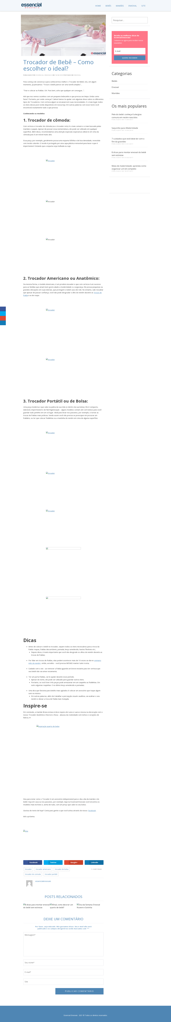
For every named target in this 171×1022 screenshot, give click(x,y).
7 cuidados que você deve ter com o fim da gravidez (128, 140)
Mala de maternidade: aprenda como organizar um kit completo (129, 167)
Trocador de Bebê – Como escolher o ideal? (58, 65)
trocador (28, 869)
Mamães (120, 6)
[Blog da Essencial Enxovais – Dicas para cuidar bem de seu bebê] (31, 4)
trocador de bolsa (61, 869)
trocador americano (43, 869)
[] (124, 186)
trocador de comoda (33, 874)
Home (98, 6)
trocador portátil (51, 874)
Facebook (92, 810)
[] (116, 186)
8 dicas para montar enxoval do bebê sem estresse (129, 154)
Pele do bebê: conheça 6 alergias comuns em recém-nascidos (127, 116)
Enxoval (132, 6)
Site (143, 6)
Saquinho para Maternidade (125, 128)
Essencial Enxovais (44, 75)
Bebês (108, 6)
